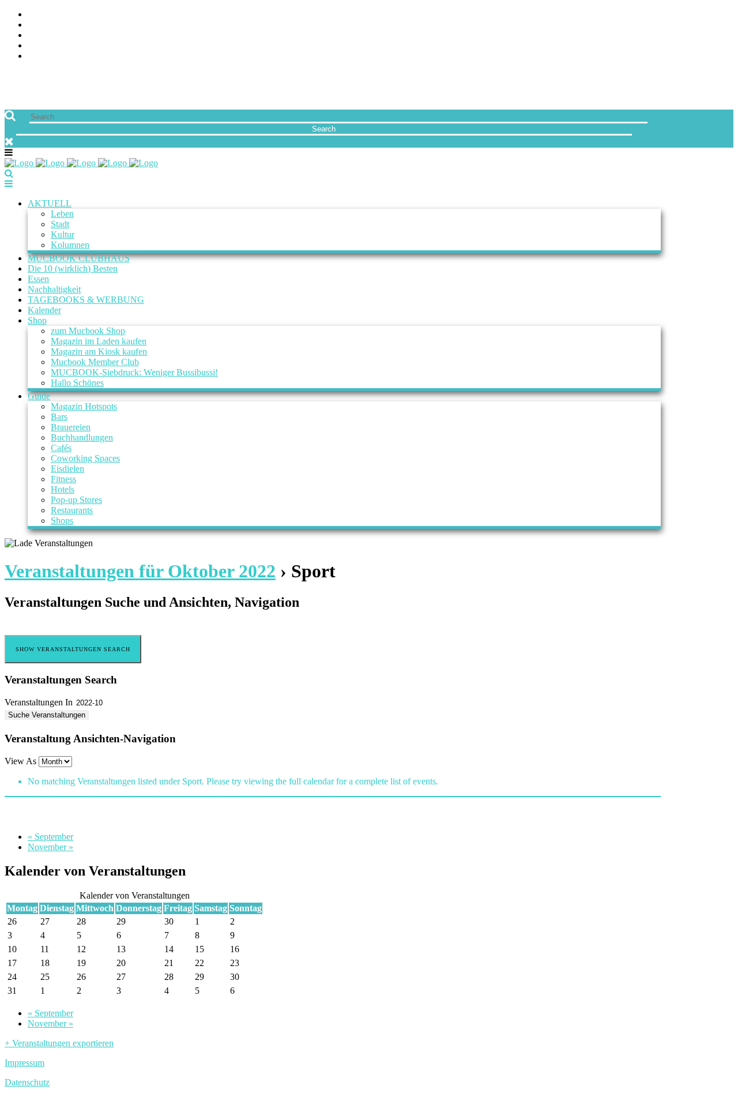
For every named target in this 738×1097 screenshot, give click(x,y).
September (50, 836)
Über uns (48, 14)
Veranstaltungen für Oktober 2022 (140, 571)
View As (22, 761)
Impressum (24, 1063)
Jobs (38, 25)
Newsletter (55, 46)
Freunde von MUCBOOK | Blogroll (106, 35)
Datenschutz (27, 1082)
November (50, 847)
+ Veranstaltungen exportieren (59, 1043)
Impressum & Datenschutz (88, 56)
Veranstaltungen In (39, 702)
